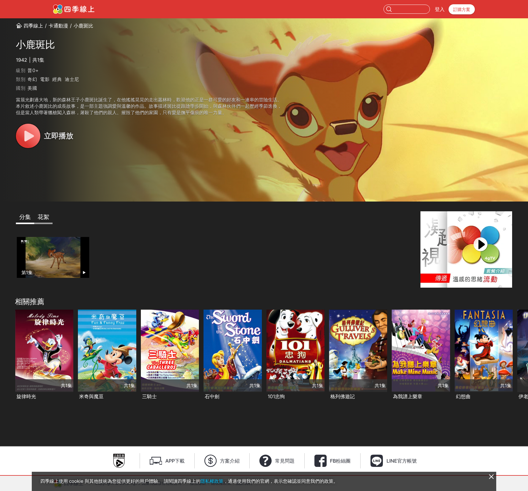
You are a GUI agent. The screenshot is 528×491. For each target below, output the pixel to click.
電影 (45, 79)
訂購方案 (461, 9)
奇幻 (32, 79)
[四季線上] (73, 9)
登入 (440, 9)
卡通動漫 (58, 26)
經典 (57, 79)
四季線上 (33, 26)
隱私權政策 (211, 481)
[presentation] (6, 355)
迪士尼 (72, 79)
